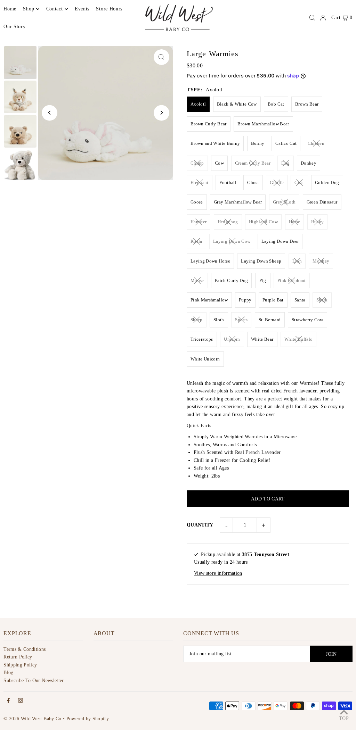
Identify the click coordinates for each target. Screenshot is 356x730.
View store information (218, 573)
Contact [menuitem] (54, 8)
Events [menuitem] (82, 8)
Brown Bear (307, 104)
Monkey (321, 261)
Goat (299, 182)
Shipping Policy (20, 664)
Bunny (258, 143)
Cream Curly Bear (253, 163)
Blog (8, 672)
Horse (294, 221)
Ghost (253, 182)
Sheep (197, 319)
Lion (297, 261)
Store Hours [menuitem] (109, 8)
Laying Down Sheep (261, 261)
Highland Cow (263, 221)
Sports (241, 319)
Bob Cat (276, 104)
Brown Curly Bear (209, 123)
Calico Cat (286, 143)
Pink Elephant (291, 280)
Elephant (200, 182)
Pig (262, 280)
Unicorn (232, 339)
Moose (197, 280)
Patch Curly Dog (231, 280)
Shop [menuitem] (28, 8)
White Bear (262, 339)
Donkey (308, 163)
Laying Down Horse (210, 261)
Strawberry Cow (307, 319)
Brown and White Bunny (215, 143)
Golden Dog (327, 182)
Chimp (197, 163)
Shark (322, 299)
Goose (197, 202)
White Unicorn (205, 359)
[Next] (161, 113)
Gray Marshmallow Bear (238, 202)
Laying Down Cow (231, 241)
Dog (285, 163)
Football (227, 182)
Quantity (200, 525)
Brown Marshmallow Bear (263, 123)
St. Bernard (270, 319)
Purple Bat (273, 299)
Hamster (199, 221)
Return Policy (17, 657)
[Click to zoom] (161, 57)
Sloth (218, 319)
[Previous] (49, 113)
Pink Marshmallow (209, 299)
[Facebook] (8, 701)
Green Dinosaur (322, 202)
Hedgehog (228, 221)
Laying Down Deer (280, 241)
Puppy (245, 299)
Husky (317, 221)
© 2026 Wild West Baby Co (32, 718)
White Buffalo (298, 339)
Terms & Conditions (24, 649)
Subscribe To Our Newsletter (33, 680)
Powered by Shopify (87, 718)
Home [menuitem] (9, 8)
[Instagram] (20, 701)
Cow (219, 163)
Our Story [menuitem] (14, 26)
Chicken (316, 143)
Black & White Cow (237, 104)
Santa (300, 299)
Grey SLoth (284, 202)
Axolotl (198, 104)
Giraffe (276, 182)
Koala (196, 241)
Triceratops (202, 339)
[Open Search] (312, 17)
